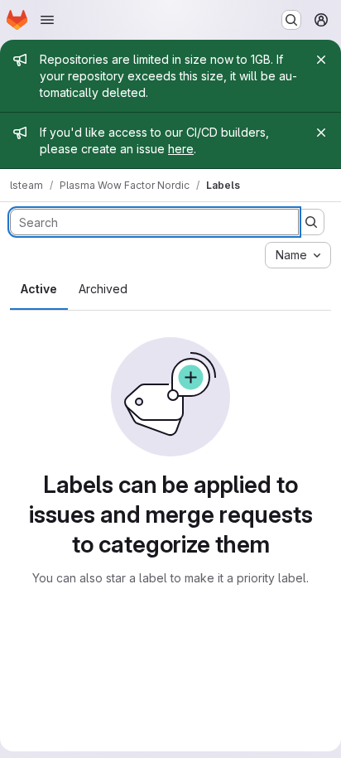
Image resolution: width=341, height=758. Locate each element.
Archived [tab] (103, 289)
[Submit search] (311, 222)
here (181, 149)
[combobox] (298, 255)
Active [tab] (39, 289)
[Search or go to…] (291, 20)
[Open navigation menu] (47, 20)
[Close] (321, 60)
